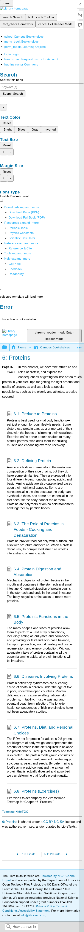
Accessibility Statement (34, 910)
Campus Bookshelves (55, 347)
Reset (7, 123)
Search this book (11, 79)
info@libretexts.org (33, 915)
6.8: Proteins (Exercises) (36, 791)
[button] (15, 269)
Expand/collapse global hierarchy (7, 347)
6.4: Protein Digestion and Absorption (37, 572)
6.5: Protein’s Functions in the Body (41, 619)
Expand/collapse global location (79, 346)
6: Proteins (9, 821)
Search (8, 927)
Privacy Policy (45, 906)
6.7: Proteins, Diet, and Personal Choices (43, 730)
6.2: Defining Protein (32, 460)
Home (22, 347)
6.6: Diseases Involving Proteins (43, 676)
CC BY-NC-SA (54, 821)
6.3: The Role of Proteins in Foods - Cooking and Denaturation (39, 530)
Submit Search (13, 93)
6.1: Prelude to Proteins (35, 414)
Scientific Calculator (22, 238)
